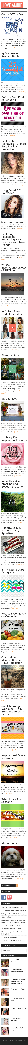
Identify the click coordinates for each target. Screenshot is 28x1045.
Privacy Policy (17, 1041)
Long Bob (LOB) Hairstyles (11, 191)
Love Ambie (14, 5)
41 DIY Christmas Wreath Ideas (10, 925)
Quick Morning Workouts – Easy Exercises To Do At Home (12, 710)
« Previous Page (6, 885)
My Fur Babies (10, 843)
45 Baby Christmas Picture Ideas (11, 928)
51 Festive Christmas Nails (9, 937)
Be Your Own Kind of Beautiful (12, 98)
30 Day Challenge (6, 917)
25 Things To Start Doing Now (12, 571)
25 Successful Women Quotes (11, 55)
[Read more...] (18, 48)
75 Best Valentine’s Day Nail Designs (12, 907)
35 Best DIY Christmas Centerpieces (12, 940)
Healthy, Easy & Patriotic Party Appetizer (11, 530)
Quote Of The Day (12, 14)
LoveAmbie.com (16, 1040)
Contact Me (10, 1041)
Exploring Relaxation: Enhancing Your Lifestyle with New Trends (13, 239)
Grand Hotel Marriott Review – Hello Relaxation (12, 660)
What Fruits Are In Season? (12, 800)
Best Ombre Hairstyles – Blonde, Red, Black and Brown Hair (13, 145)
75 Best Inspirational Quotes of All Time (14, 267)
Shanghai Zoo (10, 355)
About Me (22, 1040)
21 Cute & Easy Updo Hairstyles (11, 313)
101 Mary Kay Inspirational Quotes (14, 439)
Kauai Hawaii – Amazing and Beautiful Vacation (12, 484)
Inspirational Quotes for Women (14, 757)
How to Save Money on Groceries (13, 615)
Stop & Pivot (9, 398)
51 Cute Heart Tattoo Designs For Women (13, 910)
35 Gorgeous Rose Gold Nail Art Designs (13, 914)
